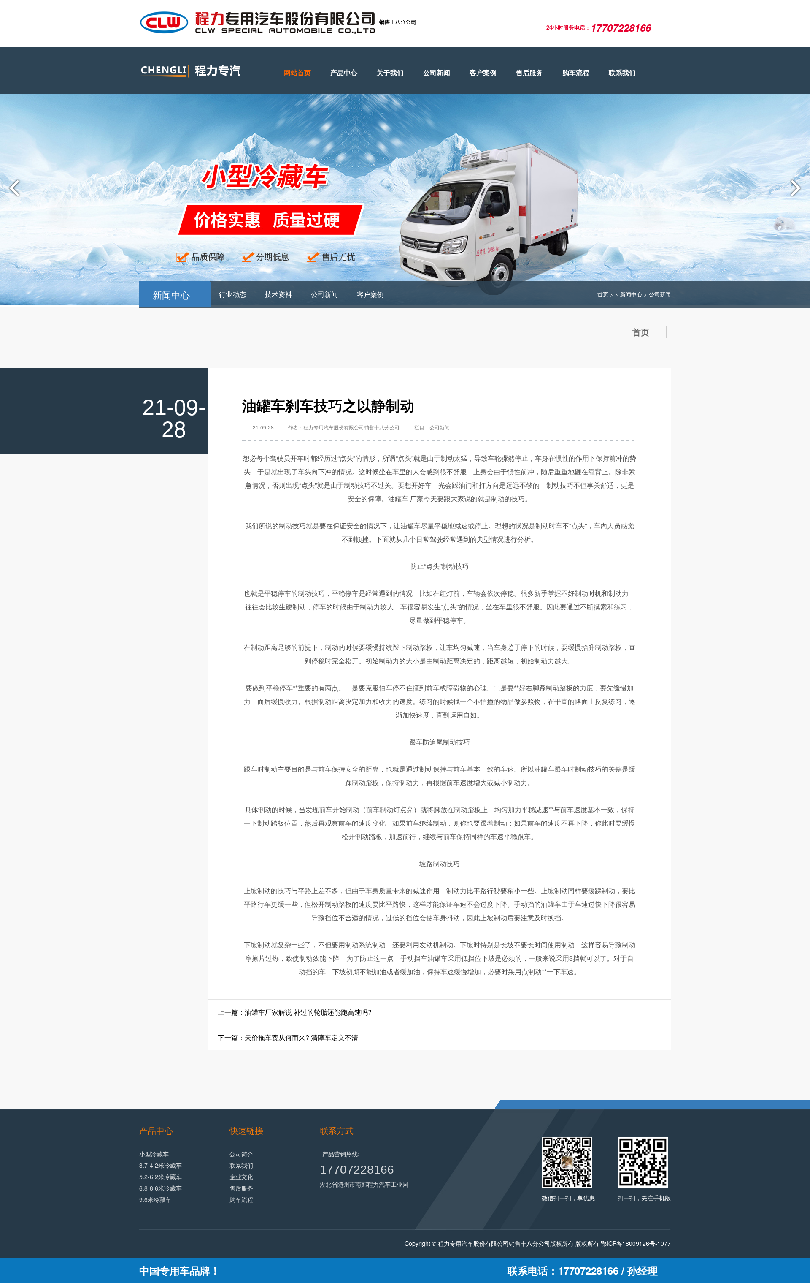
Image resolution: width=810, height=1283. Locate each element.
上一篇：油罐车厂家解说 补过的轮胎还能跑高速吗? (295, 1012)
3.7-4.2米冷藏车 (160, 1165)
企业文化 (241, 1176)
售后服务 (529, 72)
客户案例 (483, 72)
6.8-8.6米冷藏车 (160, 1188)
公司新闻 (436, 72)
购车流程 (575, 72)
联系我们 (622, 72)
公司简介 (241, 1154)
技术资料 (278, 294)
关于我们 (390, 72)
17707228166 (357, 1169)
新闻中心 (631, 294)
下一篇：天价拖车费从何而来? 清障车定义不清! (289, 1037)
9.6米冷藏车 (155, 1199)
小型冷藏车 (154, 1154)
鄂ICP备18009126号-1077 (636, 1243)
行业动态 (232, 294)
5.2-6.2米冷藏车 (160, 1176)
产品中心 (343, 72)
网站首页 (297, 72)
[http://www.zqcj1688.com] (198, 71)
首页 (602, 294)
